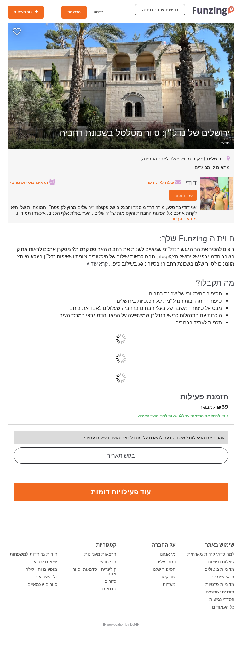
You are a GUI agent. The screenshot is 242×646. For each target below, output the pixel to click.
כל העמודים (223, 606)
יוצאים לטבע (45, 561)
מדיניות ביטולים (219, 569)
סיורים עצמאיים (42, 584)
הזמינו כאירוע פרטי (29, 182)
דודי (191, 182)
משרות (169, 584)
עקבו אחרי (183, 195)
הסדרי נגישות (221, 599)
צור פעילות (23, 12)
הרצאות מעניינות (100, 554)
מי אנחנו (168, 554)
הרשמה (74, 12)
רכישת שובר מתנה (160, 9)
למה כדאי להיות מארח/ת (210, 554)
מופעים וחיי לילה (41, 569)
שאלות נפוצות (221, 561)
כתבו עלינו (166, 561)
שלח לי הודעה (160, 182)
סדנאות (109, 588)
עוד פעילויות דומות (121, 491)
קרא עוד (98, 263)
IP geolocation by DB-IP (121, 624)
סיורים (110, 581)
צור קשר (168, 576)
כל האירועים (45, 576)
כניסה (99, 12)
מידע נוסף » (185, 218)
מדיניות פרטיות (219, 584)
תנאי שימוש (223, 576)
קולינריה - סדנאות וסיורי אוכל (94, 571)
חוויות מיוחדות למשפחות (33, 554)
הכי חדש (108, 561)
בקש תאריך (121, 455)
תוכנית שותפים (220, 591)
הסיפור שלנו (164, 569)
